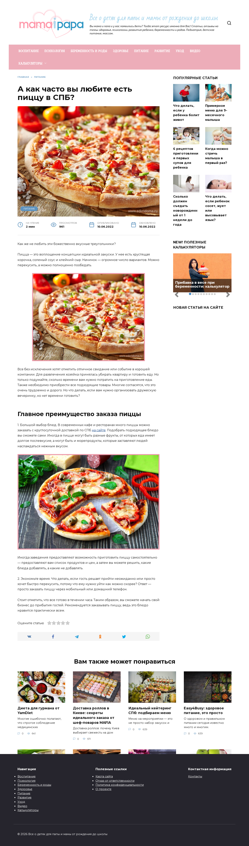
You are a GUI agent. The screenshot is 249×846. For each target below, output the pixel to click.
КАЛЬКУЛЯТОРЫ (30, 63)
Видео (22, 806)
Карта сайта (104, 776)
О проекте (103, 789)
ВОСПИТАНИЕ (28, 51)
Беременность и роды (34, 785)
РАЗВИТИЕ (162, 51)
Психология (26, 780)
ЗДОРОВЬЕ (120, 51)
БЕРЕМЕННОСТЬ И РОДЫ (89, 51)
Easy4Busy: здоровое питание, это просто (204, 710)
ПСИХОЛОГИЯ (55, 51)
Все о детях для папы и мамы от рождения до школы (154, 17)
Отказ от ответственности (115, 780)
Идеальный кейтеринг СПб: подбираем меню (149, 710)
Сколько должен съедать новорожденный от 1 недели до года (185, 210)
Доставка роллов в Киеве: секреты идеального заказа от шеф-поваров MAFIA (93, 715)
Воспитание (27, 776)
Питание (24, 793)
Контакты (195, 776)
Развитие (25, 797)
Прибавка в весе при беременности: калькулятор (202, 284)
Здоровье (25, 789)
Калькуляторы (28, 810)
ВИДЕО (195, 51)
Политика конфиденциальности (120, 785)
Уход (21, 802)
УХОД (180, 51)
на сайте (99, 430)
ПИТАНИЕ (141, 51)
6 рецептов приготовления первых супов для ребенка (185, 158)
